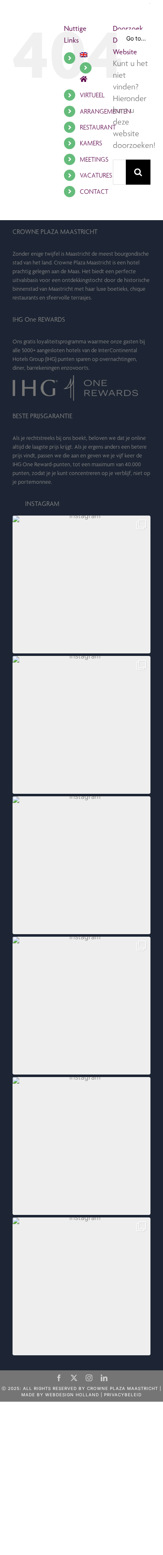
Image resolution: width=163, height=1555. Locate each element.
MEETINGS (94, 159)
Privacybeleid (123, 1394)
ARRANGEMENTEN (105, 111)
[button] (81, 584)
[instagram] (89, 1378)
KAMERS (91, 143)
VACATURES (96, 175)
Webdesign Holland (72, 1394)
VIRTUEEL (92, 95)
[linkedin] (104, 1378)
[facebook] (59, 1378)
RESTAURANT (98, 127)
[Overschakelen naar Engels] (90, 54)
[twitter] (74, 1378)
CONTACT (94, 192)
